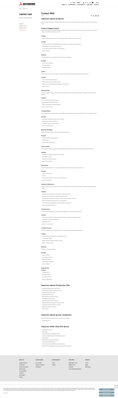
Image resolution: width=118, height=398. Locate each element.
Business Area (22, 369)
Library (54, 364)
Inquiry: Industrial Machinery (48, 205)
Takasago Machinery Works (48, 298)
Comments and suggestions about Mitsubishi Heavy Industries (56, 346)
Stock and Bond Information (75, 369)
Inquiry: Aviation (46, 67)
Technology (44, 331)
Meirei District (45, 308)
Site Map (21, 23)
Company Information (47, 329)
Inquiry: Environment (47, 161)
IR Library (71, 366)
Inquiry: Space (45, 86)
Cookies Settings (106, 389)
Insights (96, 4)
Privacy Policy (22, 28)
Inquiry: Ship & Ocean (47, 106)
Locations (21, 373)
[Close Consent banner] (116, 386)
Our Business (72, 4)
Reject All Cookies (107, 392)
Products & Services (40, 364)
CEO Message (22, 364)
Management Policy (73, 362)
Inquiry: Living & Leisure (47, 242)
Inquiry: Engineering (46, 279)
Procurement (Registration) (48, 341)
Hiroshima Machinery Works (48, 292)
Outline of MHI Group (23, 366)
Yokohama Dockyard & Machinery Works (51, 304)
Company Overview (23, 362)
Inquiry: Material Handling (48, 142)
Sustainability (81, 4)
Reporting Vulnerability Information (50, 339)
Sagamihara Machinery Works (49, 306)
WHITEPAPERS (88, 366)
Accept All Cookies (107, 395)
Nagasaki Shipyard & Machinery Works (51, 288)
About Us (64, 4)
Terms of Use (22, 26)
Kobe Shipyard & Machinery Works (50, 296)
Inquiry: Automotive (46, 180)
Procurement (22, 375)
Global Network (45, 320)
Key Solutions (39, 362)
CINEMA (86, 364)
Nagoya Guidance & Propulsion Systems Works (53, 302)
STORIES (86, 362)
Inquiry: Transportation (47, 125)
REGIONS (21, 377)
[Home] (27, 3)
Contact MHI (25, 14)
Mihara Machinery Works (48, 294)
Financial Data (72, 364)
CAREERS (78, 2)
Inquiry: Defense (46, 264)
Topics (53, 362)
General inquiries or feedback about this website (53, 344)
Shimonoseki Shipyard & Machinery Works (52, 290)
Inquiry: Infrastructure (47, 224)
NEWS (73, 2)
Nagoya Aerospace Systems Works (50, 300)
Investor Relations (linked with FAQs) (50, 333)
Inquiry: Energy (45, 50)
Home (20, 8)
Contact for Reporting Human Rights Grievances (53, 335)
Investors (90, 4)
